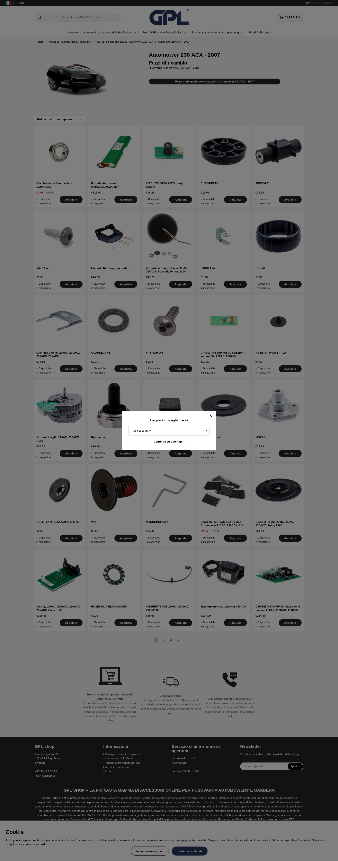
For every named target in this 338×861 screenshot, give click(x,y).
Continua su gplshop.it (169, 441)
